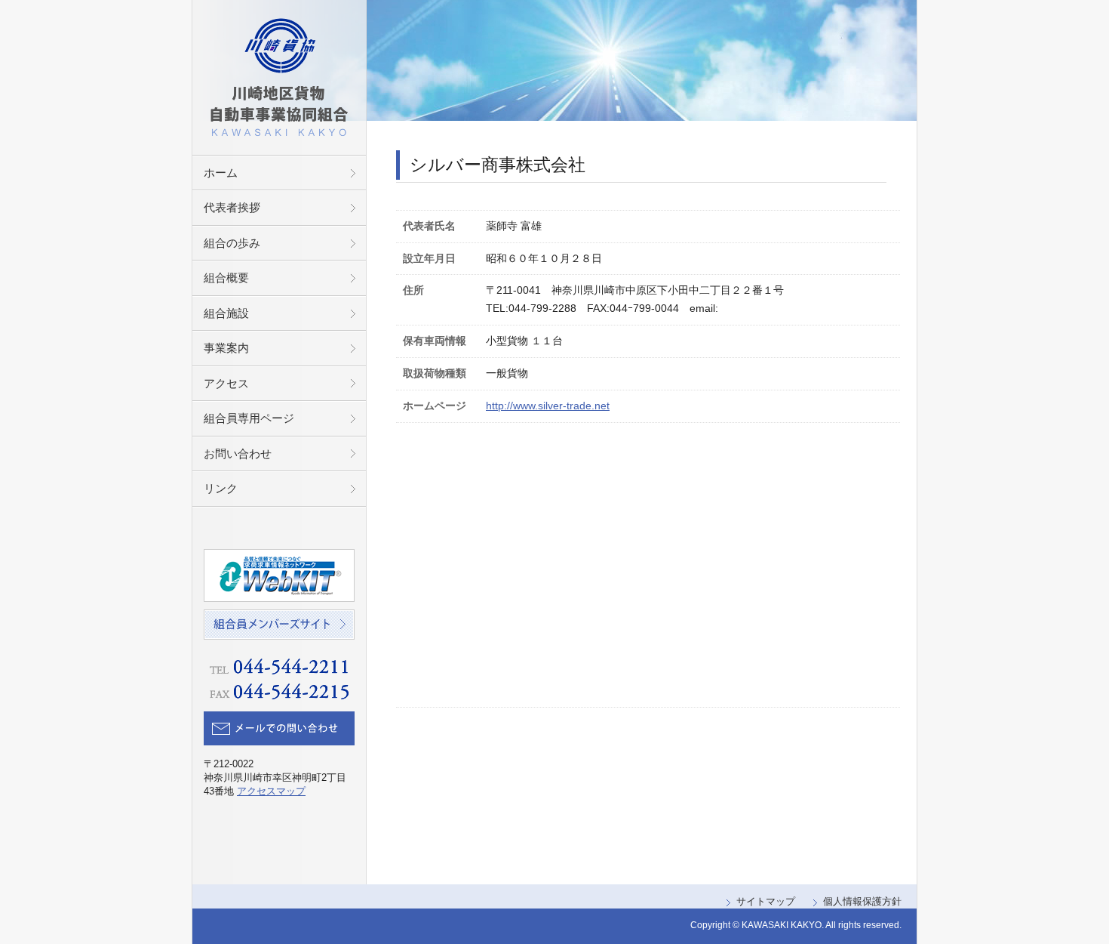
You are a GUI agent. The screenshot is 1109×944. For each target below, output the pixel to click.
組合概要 (226, 277)
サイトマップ (765, 901)
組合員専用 (249, 418)
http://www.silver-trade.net (548, 406)
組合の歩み (232, 242)
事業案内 (226, 347)
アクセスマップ (271, 791)
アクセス (226, 383)
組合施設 (226, 313)
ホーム (221, 172)
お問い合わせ (238, 453)
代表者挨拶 (232, 207)
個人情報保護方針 (862, 901)
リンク (221, 488)
